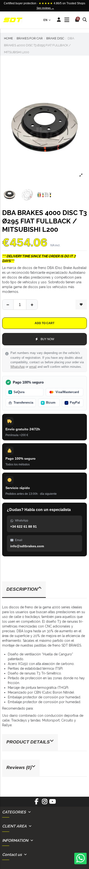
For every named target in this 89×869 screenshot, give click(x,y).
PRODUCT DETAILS (28, 741)
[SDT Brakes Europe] (12, 20)
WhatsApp (17, 367)
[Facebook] (36, 803)
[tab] (44, 589)
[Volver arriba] (31, 305)
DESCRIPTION (22, 589)
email (33, 367)
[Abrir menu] (66, 20)
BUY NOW (47, 339)
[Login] (59, 20)
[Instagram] (44, 803)
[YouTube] (52, 803)
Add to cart (44, 323)
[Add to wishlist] (81, 305)
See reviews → (45, 7)
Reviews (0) (19, 767)
